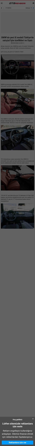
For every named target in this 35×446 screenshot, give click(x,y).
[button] (17, 443)
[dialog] (17, 431)
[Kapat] (33, 419)
